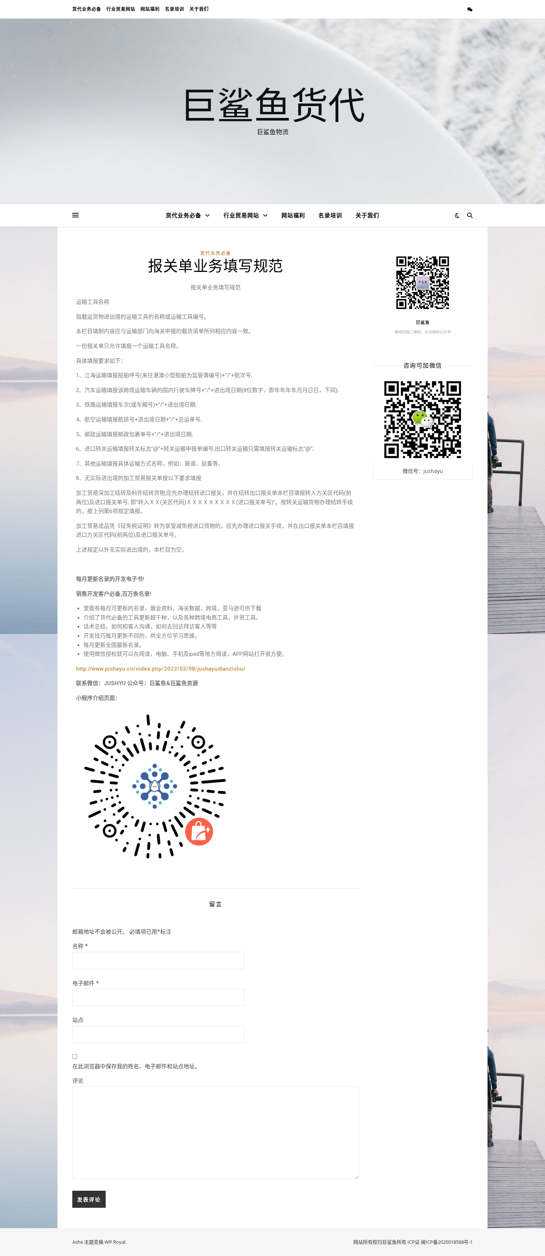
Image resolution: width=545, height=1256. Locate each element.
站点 (77, 1019)
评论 (77, 1080)
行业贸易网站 (120, 9)
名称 (80, 946)
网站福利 (150, 9)
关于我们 (199, 9)
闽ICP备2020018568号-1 (447, 1242)
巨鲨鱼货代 (272, 104)
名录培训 (174, 9)
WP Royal (115, 1242)
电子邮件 (85, 983)
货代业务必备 (86, 9)
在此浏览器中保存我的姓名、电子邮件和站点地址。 (136, 1066)
